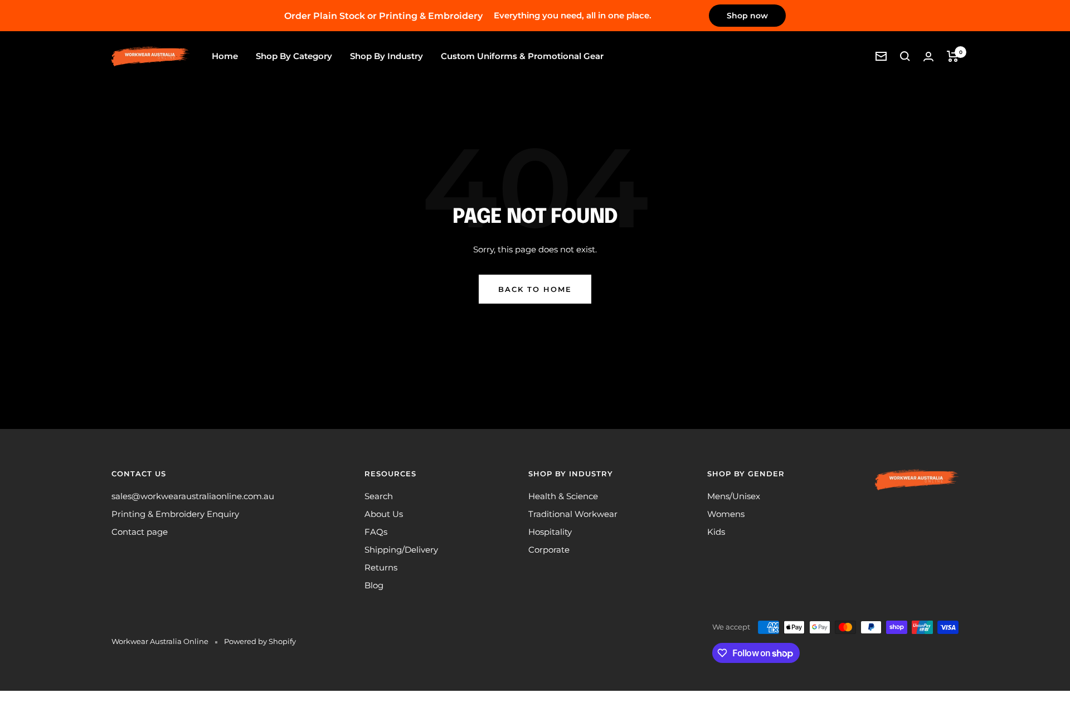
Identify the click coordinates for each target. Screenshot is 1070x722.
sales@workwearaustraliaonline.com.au (192, 496)
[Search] (905, 56)
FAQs (375, 531)
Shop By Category (294, 56)
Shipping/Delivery (401, 549)
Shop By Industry (386, 56)
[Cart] (953, 56)
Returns (380, 567)
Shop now (747, 16)
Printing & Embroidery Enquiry (175, 514)
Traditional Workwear (572, 514)
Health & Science (563, 496)
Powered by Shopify (260, 641)
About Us (383, 514)
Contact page (139, 531)
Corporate (549, 549)
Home (225, 56)
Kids (716, 531)
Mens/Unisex (733, 496)
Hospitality (550, 531)
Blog (373, 585)
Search (378, 496)
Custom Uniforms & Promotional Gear (522, 56)
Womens (726, 514)
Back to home (535, 289)
